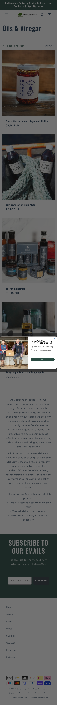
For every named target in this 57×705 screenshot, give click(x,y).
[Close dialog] (55, 338)
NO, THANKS (42, 363)
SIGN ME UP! (43, 359)
